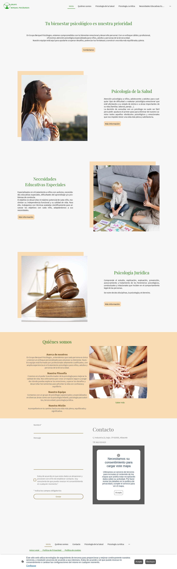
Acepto (118, 492)
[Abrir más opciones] (170, 6)
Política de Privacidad (52, 550)
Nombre (37, 425)
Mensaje (37, 437)
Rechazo (150, 562)
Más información (112, 123)
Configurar (31, 566)
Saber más (120, 402)
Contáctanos (88, 50)
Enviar (58, 496)
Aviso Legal (36, 550)
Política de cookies (73, 550)
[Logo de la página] (16, 6)
